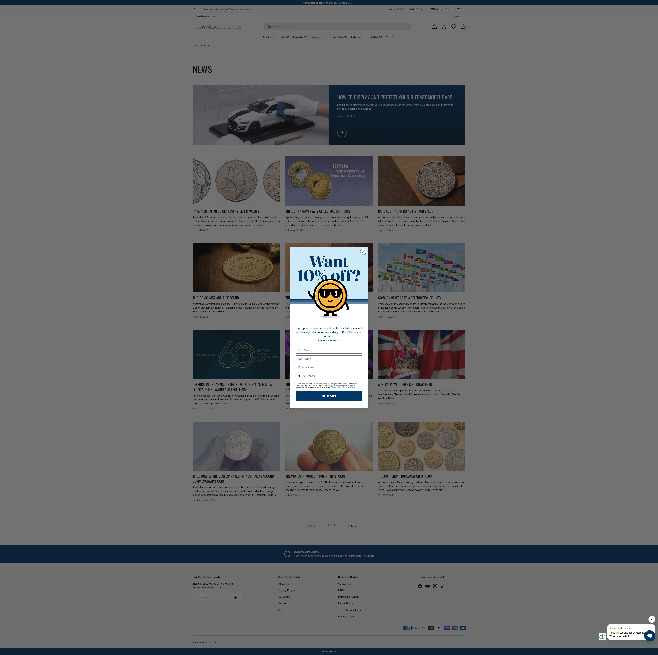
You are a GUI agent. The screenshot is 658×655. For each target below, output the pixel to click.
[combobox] (301, 376)
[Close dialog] (363, 252)
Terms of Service (349, 387)
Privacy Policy (336, 387)
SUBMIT (329, 396)
